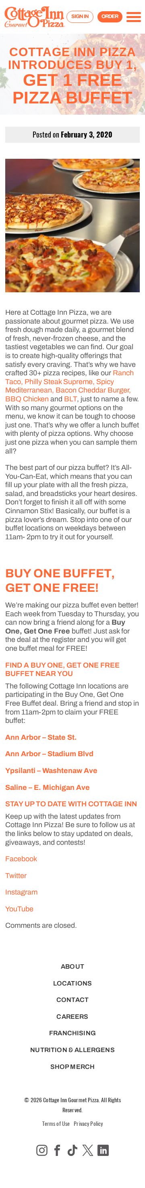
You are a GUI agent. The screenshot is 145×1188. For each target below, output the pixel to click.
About (72, 966)
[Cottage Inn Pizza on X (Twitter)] (87, 1150)
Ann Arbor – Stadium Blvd (49, 754)
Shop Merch (72, 1066)
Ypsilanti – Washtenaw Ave (51, 771)
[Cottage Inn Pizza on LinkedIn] (103, 1150)
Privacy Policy (88, 1123)
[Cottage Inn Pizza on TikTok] (72, 1150)
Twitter (16, 876)
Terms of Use (56, 1123)
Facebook (21, 859)
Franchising (72, 1033)
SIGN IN (80, 16)
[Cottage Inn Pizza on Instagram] (42, 1150)
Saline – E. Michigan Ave (47, 787)
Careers (72, 1016)
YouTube (19, 909)
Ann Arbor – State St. (41, 737)
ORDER (110, 16)
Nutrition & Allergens (72, 1049)
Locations (72, 983)
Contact (72, 999)
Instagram (21, 892)
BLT (70, 399)
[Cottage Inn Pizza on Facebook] (57, 1150)
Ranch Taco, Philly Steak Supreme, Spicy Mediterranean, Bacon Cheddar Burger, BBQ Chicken (69, 386)
